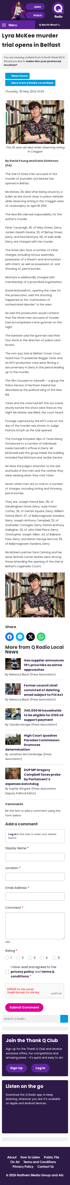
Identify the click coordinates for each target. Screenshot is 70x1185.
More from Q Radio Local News (32, 83)
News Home (19, 76)
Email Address (17, 888)
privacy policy (22, 971)
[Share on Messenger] (20, 637)
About (12, 1157)
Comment (14, 907)
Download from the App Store (21, 1113)
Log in (12, 834)
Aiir (61, 1174)
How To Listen (30, 1157)
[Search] (64, 1019)
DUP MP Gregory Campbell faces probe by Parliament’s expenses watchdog (32, 777)
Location (13, 868)
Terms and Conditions (40, 1161)
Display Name (17, 848)
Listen (37, 6)
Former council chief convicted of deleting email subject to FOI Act (43, 690)
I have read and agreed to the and (33, 972)
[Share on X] (30, 637)
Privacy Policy (23, 1166)
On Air (15, 1161)
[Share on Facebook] (9, 637)
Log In (40, 1068)
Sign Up (16, 1068)
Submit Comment (24, 1007)
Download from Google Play (20, 1123)
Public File (51, 1157)
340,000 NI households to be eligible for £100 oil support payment (43, 715)
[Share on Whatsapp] (41, 637)
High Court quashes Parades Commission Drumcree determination (32, 742)
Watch (37, 15)
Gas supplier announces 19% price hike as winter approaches (44, 665)
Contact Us (45, 1166)
